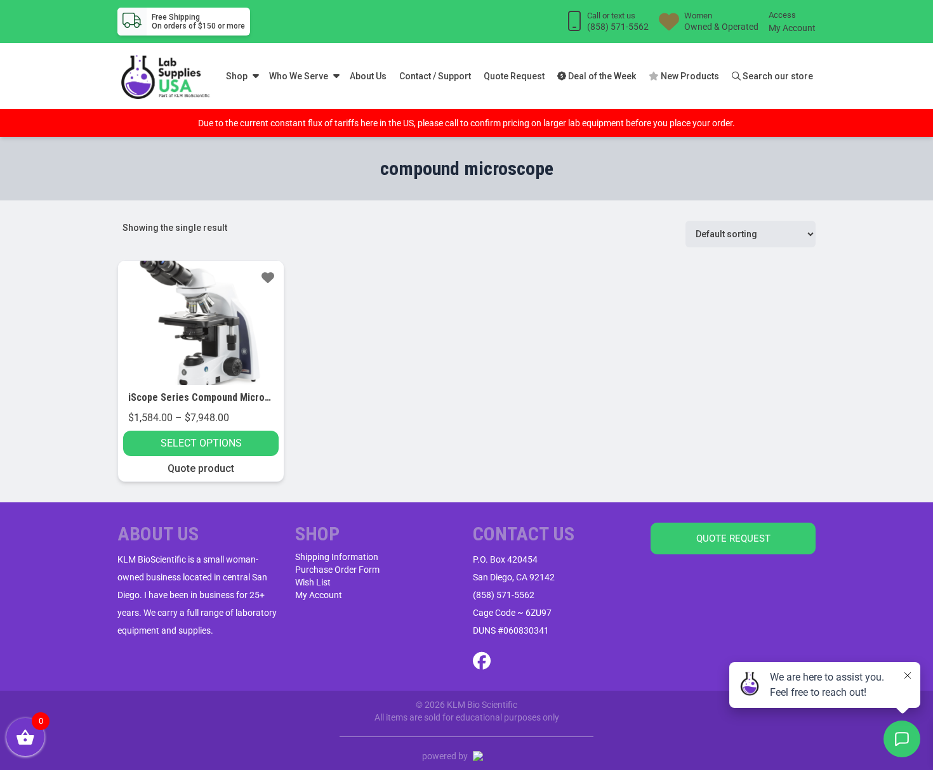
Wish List (313, 582)
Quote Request (514, 76)
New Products (689, 76)
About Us (368, 76)
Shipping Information (336, 557)
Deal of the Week (601, 76)
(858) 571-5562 (503, 595)
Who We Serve (298, 76)
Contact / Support (435, 76)
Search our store (777, 76)
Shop (237, 76)
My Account (792, 28)
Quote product (201, 468)
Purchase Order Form (337, 569)
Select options (201, 443)
